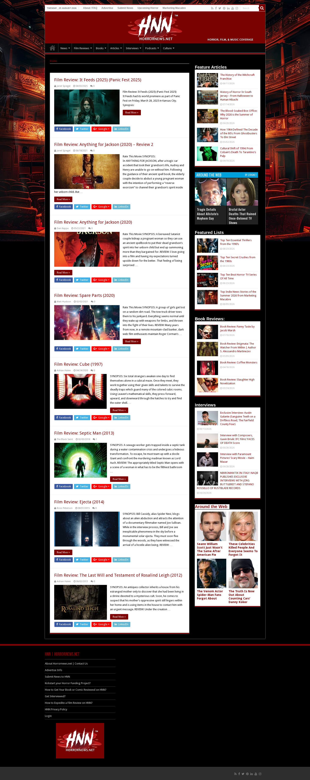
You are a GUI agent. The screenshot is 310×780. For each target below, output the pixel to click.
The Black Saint (65, 439)
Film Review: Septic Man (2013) (84, 433)
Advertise (107, 8)
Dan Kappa (63, 228)
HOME (52, 47)
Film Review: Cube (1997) (78, 364)
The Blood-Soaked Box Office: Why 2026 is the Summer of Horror (238, 114)
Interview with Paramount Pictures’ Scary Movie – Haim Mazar (237, 458)
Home (53, 61)
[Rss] (212, 8)
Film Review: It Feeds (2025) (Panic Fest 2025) (97, 79)
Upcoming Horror (147, 8)
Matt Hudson (64, 301)
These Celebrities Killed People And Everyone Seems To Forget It (243, 549)
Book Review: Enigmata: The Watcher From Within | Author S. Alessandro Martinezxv (238, 347)
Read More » (131, 112)
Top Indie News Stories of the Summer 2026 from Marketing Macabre (238, 295)
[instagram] (237, 8)
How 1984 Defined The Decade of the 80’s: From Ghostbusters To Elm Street (239, 133)
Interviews (132, 48)
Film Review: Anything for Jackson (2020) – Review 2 (103, 144)
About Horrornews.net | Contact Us (66, 663)
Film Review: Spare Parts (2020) (84, 295)
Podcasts (150, 48)
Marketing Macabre (174, 8)
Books (100, 48)
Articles (114, 48)
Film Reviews (81, 48)
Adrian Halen (64, 370)
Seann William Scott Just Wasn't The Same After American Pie (209, 549)
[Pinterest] (224, 8)
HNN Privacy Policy (56, 709)
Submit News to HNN (57, 676)
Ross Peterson (65, 508)
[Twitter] (220, 8)
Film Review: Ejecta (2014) (79, 501)
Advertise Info (53, 670)
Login (48, 715)
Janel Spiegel (63, 86)
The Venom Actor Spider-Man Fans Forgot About (210, 595)
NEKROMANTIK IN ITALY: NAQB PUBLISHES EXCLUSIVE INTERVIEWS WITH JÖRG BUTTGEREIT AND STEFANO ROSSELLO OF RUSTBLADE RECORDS (227, 480)
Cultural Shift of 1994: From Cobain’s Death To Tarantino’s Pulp (238, 152)
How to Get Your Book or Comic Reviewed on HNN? (75, 689)
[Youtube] (232, 8)
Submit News (125, 8)
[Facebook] (216, 8)
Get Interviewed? (55, 696)
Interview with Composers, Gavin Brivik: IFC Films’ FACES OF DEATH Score (237, 439)
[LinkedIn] (228, 8)
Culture (167, 48)
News (64, 48)
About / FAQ (90, 8)
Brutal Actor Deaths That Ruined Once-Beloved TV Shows (242, 216)
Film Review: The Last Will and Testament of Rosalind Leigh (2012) (118, 575)
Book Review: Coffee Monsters (238, 362)
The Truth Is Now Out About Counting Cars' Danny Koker (241, 597)
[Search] (262, 8)
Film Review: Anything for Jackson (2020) (93, 222)
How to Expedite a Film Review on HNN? (69, 702)
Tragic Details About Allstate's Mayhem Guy (207, 213)
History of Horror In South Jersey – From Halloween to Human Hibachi (236, 95)
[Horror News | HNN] (155, 27)
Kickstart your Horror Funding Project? (68, 683)
